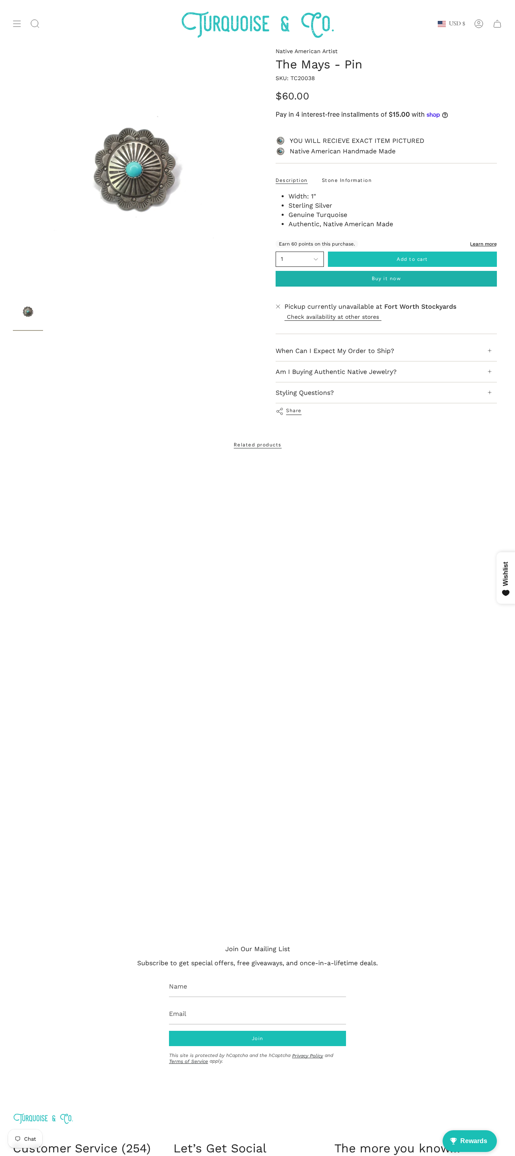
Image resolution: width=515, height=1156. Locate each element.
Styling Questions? (305, 392)
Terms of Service (188, 1061)
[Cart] (497, 24)
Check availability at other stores (333, 317)
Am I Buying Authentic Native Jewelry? (336, 372)
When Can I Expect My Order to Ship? (335, 351)
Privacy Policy (307, 1056)
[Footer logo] (43, 1118)
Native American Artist (307, 51)
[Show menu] (17, 24)
